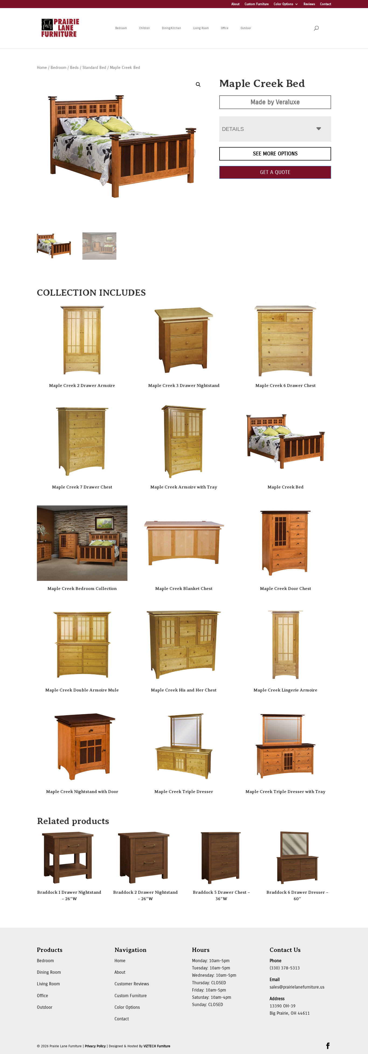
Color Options (283, 4)
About (235, 4)
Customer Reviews (131, 983)
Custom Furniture (257, 4)
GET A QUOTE (275, 172)
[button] (198, 84)
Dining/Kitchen (171, 28)
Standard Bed (94, 67)
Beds (74, 67)
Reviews (309, 4)
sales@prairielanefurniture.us (297, 987)
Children (144, 28)
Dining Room (49, 972)
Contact (325, 4)
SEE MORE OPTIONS (275, 154)
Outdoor (246, 28)
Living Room (201, 28)
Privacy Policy (95, 1046)
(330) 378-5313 (285, 968)
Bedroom (121, 28)
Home (42, 67)
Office (224, 28)
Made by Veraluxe (275, 102)
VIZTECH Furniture (157, 1046)
